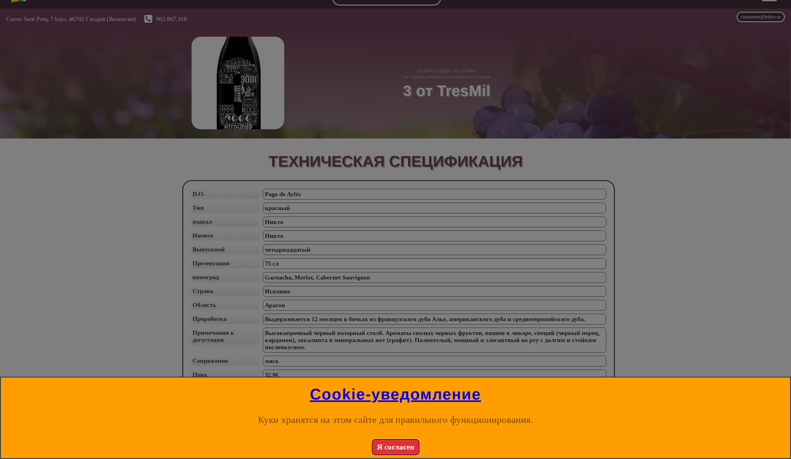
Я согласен (395, 447)
